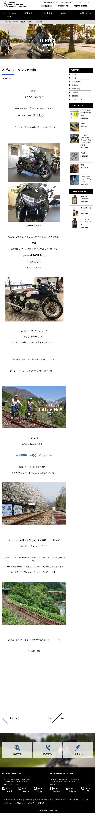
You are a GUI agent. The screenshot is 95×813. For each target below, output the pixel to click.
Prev (50, 718)
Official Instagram (25, 788)
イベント (75, 78)
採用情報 (75, 96)
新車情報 (28, 13)
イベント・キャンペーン (9, 15)
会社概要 (41, 803)
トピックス (77, 754)
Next (63, 718)
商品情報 (75, 92)
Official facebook (9, 788)
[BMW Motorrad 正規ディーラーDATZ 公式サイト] (15, 4)
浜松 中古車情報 (41, 799)
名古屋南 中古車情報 (57, 799)
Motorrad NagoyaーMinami (61, 773)
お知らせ (75, 74)
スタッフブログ (77, 99)
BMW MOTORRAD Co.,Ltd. (50, 811)
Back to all (14, 718)
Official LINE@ (39, 788)
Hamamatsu (63, 5)
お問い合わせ (85, 13)
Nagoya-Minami (80, 5)
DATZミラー (66, 13)
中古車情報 (47, 13)
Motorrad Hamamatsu (11, 773)
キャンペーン (76, 81)
